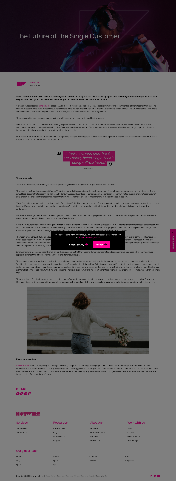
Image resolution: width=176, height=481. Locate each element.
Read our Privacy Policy (89, 237)
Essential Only (76, 244)
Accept (99, 244)
